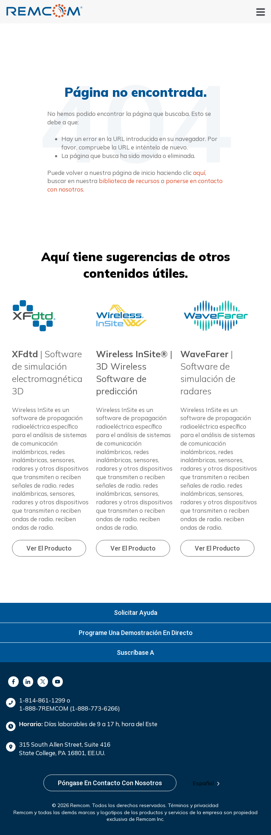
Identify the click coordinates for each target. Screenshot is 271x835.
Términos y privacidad (193, 805)
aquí (199, 172)
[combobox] (208, 783)
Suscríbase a (135, 652)
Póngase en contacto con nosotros (110, 783)
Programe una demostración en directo (136, 632)
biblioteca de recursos (129, 180)
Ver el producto (49, 548)
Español (203, 783)
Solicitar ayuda (135, 612)
